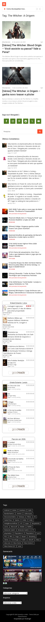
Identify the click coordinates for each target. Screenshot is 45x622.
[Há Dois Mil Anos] (5, 423)
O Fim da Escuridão (14, 410)
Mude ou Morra (13, 450)
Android (7, 510)
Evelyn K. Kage (8, 341)
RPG (11, 536)
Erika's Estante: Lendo (18, 382)
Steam (24, 536)
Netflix (29, 527)
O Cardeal (11, 442)
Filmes (29, 517)
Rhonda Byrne (8, 312)
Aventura (22, 510)
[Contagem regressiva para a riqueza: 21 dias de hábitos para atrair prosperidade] (5, 311)
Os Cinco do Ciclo (14, 385)
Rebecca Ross (12, 460)
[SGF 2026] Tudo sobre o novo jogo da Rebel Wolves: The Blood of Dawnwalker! (25, 210)
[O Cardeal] (5, 447)
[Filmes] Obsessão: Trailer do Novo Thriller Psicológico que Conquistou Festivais (25, 274)
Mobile (22, 527)
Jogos (27, 523)
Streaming (32, 536)
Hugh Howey (12, 395)
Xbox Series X (28, 543)
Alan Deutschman (13, 452)
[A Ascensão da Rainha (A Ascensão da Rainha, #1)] (5, 463)
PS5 (5, 536)
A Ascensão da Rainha (15, 459)
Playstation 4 (19, 533)
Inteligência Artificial (10, 523)
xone (19, 546)
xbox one (7, 543)
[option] (24, 9)
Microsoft (14, 527)
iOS (21, 523)
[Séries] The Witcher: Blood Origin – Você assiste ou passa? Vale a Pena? (22, 49)
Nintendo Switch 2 (24, 530)
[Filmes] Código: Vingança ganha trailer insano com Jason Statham (24, 227)
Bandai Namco (9, 513)
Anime (14, 510)
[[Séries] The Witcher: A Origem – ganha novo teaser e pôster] (22, 76)
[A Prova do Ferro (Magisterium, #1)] (5, 472)
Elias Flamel (12, 387)
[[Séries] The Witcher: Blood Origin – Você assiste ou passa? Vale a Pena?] (22, 30)
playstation (8, 533)
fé (35, 517)
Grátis (24, 520)
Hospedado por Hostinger (22, 619)
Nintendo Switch (9, 530)
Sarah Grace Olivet (9, 327)
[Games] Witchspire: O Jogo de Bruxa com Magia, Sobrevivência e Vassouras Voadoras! (26, 292)
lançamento (36, 523)
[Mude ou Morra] (5, 453)
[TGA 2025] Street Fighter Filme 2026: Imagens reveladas (23, 245)
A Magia (10, 402)
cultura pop (28, 513)
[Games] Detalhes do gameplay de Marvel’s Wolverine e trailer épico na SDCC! (25, 236)
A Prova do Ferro (14, 467)
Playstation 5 (30, 533)
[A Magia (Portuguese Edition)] (5, 406)
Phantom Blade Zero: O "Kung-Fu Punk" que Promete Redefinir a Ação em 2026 (25, 219)
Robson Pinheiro (13, 412)
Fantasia (21, 517)
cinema (19, 513)
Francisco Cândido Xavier (15, 420)
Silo (9, 394)
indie (31, 520)
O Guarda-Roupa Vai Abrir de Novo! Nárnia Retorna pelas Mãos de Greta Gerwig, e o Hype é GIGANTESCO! (25, 265)
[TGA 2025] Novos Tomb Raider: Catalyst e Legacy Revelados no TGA (25, 283)
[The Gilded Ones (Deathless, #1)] (5, 480)
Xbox (38, 540)
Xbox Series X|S (9, 546)
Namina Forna (12, 477)
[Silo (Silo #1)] (5, 398)
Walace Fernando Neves (15, 444)
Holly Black (12, 469)
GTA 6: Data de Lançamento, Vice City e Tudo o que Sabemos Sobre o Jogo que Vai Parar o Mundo (25, 254)
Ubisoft (31, 540)
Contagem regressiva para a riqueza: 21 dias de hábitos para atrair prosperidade (19, 308)
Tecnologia (15, 540)
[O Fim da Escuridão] (5, 413)
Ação (30, 510)
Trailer (23, 540)
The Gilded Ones (13, 475)
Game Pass (8, 520)
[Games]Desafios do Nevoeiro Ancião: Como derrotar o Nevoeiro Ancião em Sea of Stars (24, 146)
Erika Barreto (6, 42)
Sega (17, 536)
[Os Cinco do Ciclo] (5, 390)
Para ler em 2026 (18, 439)
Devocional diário (10, 517)
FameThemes (22, 617)
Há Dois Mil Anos (14, 418)
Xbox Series (17, 543)
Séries (6, 540)
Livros (6, 527)
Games (17, 520)
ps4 (38, 533)
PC (33, 530)
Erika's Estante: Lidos (18, 303)
